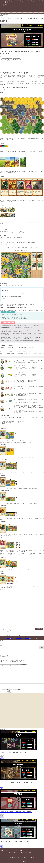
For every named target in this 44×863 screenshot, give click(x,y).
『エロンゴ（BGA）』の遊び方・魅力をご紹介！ (10, 665)
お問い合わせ (33, 857)
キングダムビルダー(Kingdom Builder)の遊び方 (11, 59)
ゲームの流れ (7, 61)
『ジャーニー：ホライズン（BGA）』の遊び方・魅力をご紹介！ (13, 662)
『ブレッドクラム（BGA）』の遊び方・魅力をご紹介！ (11, 661)
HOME (2, 850)
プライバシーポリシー (22, 857)
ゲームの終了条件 (8, 62)
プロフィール (4, 11)
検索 (1, 645)
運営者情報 (12, 857)
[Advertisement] (22, 68)
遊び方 (1, 15)
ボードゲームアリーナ (11, 850)
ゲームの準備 (7, 60)
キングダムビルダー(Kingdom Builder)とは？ (11, 58)
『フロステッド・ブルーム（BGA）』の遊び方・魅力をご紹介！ (13, 664)
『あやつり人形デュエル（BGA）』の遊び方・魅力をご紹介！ (13, 660)
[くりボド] (4, 4)
